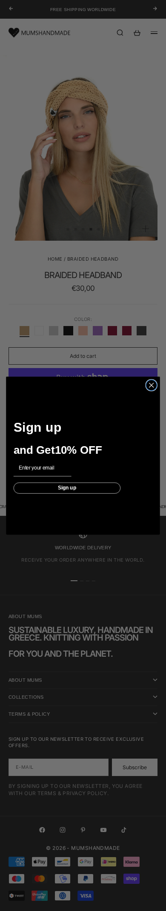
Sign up (67, 487)
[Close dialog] (151, 385)
